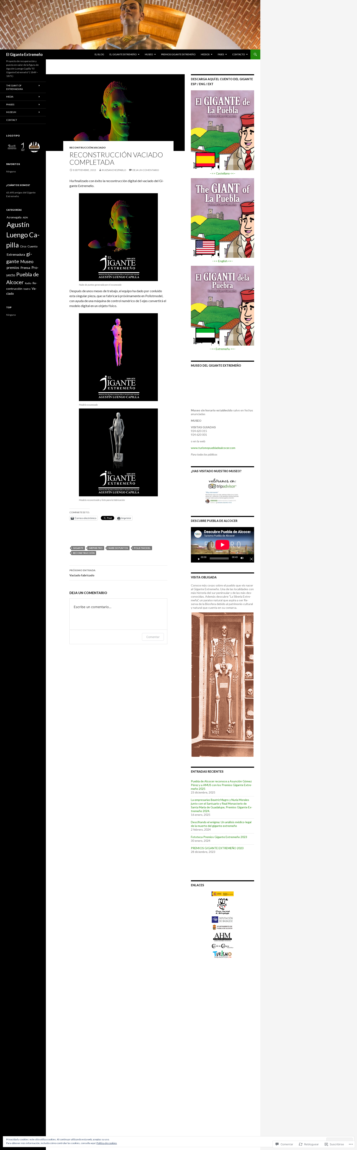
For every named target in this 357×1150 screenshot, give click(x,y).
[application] (222, 545)
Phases (10, 104)
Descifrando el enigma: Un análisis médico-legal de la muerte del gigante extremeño (221, 823)
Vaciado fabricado (82, 573)
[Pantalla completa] (250, 558)
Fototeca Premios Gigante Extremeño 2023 (219, 837)
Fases (221, 54)
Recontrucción (81, 147)
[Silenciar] (243, 558)
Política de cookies (106, 1143)
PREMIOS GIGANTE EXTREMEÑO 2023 (217, 848)
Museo (149, 54)
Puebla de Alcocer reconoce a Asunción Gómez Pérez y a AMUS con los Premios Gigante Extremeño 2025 (221, 784)
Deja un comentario (145, 170)
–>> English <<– (222, 261)
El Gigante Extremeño (24, 54)
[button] (11, 147)
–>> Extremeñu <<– (223, 349)
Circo (23, 246)
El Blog (99, 54)
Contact (11, 120)
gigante (78, 548)
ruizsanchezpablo (114, 170)
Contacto (238, 54)
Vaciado (100, 147)
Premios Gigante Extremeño (178, 54)
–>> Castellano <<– (222, 173)
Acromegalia (14, 217)
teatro (27, 288)
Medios (205, 54)
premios (13, 267)
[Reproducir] (197, 558)
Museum (11, 112)
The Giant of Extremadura (14, 87)
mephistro (96, 548)
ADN (25, 217)
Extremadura (16, 254)
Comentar (152, 637)
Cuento (32, 246)
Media (9, 96)
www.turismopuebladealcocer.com (213, 448)
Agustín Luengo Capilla (23, 234)
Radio (28, 283)
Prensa (25, 268)
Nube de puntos (118, 548)
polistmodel (142, 548)
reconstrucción (84, 553)
